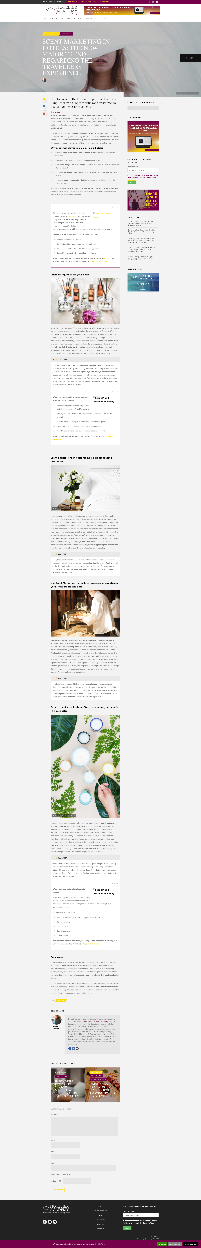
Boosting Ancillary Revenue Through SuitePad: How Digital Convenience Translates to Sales (140, 223)
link (104, 258)
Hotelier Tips (66, 34)
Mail (52, 1151)
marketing (61, 1000)
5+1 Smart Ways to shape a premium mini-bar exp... (89, 2)
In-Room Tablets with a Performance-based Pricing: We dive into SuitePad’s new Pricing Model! (141, 258)
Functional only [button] (175, 1244)
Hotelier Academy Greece (100, 1211)
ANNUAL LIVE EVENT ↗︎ (74, 18)
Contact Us (100, 1229)
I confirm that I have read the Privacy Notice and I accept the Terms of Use (143, 176)
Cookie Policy (100, 1244)
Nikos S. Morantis (57, 80)
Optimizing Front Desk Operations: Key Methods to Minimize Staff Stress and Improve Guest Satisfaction (141, 240)
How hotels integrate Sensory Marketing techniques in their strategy (67, 1088)
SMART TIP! (62, 360)
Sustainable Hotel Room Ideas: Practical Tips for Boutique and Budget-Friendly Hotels (141, 232)
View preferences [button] (190, 1244)
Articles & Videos (56, 18)
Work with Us (91, 18)
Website (53, 1163)
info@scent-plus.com (98, 261)
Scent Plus (71, 216)
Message (54, 1114)
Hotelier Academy (101, 1021)
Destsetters (87, 1021)
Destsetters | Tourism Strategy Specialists (138, 1239)
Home (45, 18)
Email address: (133, 167)
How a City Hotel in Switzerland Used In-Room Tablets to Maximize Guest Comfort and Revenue (141, 249)
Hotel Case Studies (98, 1079)
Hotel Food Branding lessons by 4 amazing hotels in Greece (102, 1090)
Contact (103, 18)
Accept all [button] (162, 1244)
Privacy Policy (100, 1220)
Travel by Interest (75, 1021)
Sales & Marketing (51, 34)
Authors (100, 1215)
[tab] (85, 359)
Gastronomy (96, 1072)
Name (53, 1140)
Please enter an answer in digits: (62, 1174)
